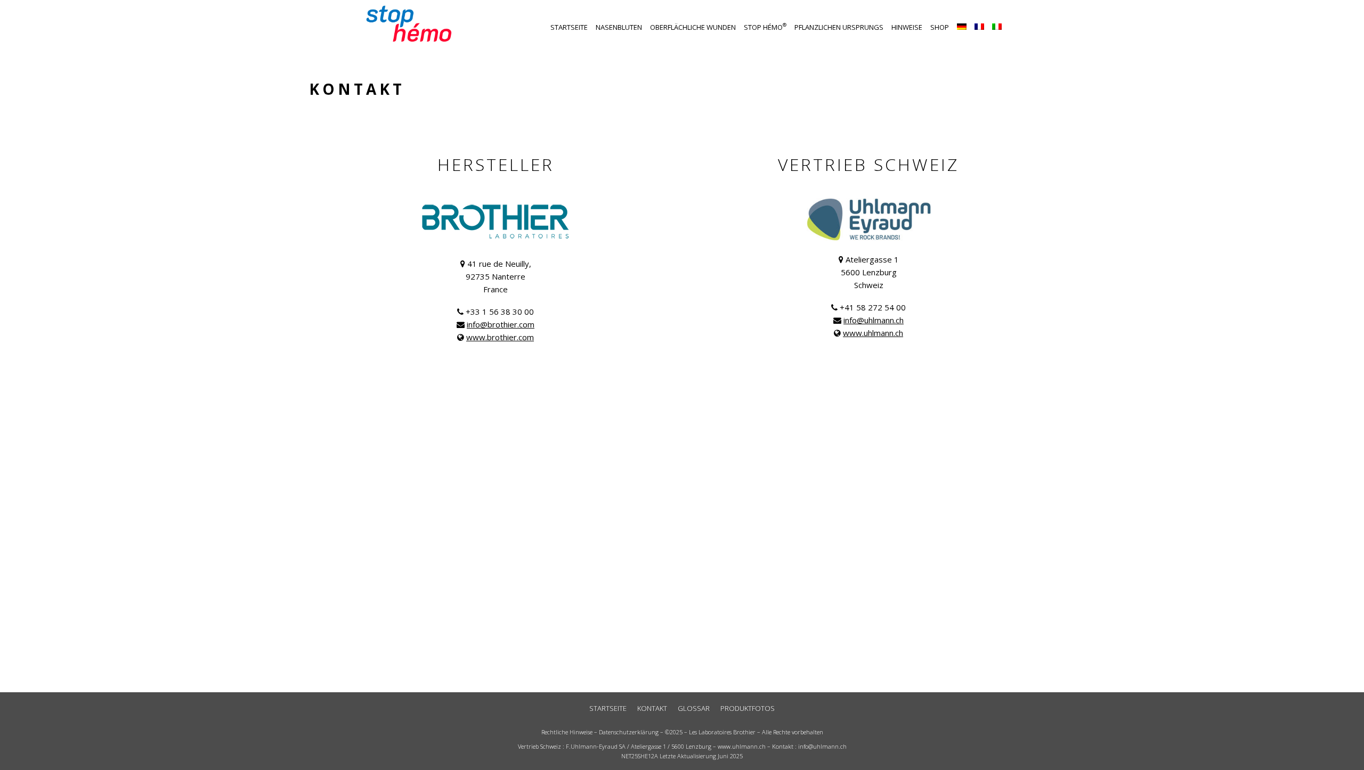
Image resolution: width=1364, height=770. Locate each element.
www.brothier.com (500, 337)
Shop (939, 27)
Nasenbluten (619, 27)
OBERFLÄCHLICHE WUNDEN (693, 27)
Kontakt (652, 708)
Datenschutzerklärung (629, 732)
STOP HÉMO (765, 27)
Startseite (569, 27)
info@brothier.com (500, 324)
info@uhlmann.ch (873, 320)
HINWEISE (906, 27)
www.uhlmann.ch (873, 332)
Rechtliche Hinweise (566, 732)
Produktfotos (747, 708)
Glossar (694, 708)
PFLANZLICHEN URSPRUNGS (838, 27)
